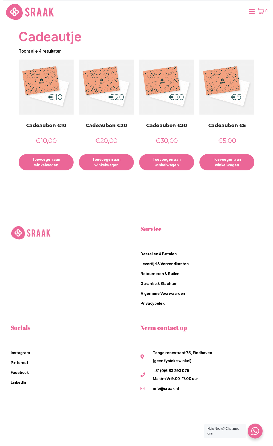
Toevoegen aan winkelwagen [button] (46, 162)
